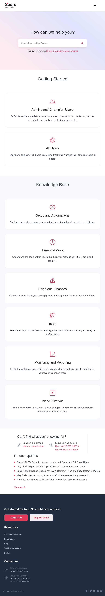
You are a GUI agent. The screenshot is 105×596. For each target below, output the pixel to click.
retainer (74, 51)
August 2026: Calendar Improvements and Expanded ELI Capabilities (53, 462)
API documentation (12, 534)
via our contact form (33, 446)
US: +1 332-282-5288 (66, 449)
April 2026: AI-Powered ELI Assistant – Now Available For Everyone (52, 479)
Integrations (9, 539)
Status (7, 553)
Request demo (41, 517)
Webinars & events (12, 548)
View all (18, 487)
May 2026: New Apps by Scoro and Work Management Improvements (53, 475)
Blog (6, 543)
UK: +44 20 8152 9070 (67, 446)
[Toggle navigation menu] (95, 5)
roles (66, 51)
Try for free (16, 517)
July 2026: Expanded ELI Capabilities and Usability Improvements (51, 466)
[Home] (10, 5)
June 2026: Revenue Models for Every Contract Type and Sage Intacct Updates (58, 470)
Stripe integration (54, 51)
